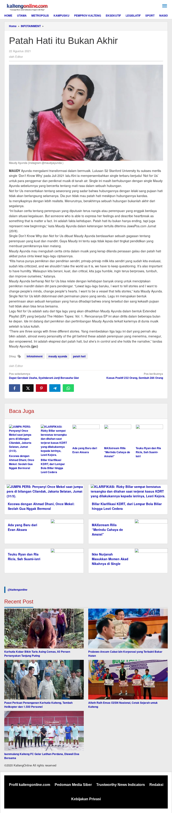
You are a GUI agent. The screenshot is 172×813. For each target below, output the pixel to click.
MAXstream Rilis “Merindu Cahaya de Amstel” (117, 452)
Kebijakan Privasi (86, 799)
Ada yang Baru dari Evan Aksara (84, 450)
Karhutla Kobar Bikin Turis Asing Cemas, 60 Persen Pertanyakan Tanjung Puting (37, 654)
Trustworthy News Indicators (120, 785)
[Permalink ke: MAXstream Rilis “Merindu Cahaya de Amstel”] (117, 435)
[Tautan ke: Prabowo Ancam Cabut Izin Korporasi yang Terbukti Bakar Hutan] (128, 628)
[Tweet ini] (28, 388)
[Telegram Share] (54, 388)
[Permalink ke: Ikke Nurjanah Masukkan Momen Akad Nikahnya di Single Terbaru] (150, 560)
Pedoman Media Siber (73, 785)
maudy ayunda (57, 356)
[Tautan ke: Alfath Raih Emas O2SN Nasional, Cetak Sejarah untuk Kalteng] (128, 680)
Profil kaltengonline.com (29, 785)
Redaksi (156, 785)
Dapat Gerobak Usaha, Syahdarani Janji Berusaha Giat (44, 376)
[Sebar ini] (14, 388)
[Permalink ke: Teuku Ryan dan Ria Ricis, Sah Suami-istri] (149, 435)
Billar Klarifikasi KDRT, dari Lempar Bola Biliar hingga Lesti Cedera (53, 466)
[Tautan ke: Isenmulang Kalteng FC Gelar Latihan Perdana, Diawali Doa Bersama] (44, 731)
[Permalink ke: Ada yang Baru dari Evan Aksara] (86, 435)
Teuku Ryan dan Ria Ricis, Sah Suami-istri (148, 452)
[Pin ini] (41, 388)
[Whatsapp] (68, 388)
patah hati (79, 356)
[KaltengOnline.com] (27, 6)
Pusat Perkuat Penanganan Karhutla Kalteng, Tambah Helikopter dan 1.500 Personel (38, 705)
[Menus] (164, 6)
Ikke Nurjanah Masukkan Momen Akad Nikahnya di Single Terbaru (110, 561)
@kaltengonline (17, 590)
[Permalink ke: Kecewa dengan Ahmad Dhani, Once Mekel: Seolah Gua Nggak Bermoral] (22, 439)
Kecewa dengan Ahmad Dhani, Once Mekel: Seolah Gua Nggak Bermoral (21, 462)
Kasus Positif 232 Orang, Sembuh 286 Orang (134, 376)
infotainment (35, 356)
